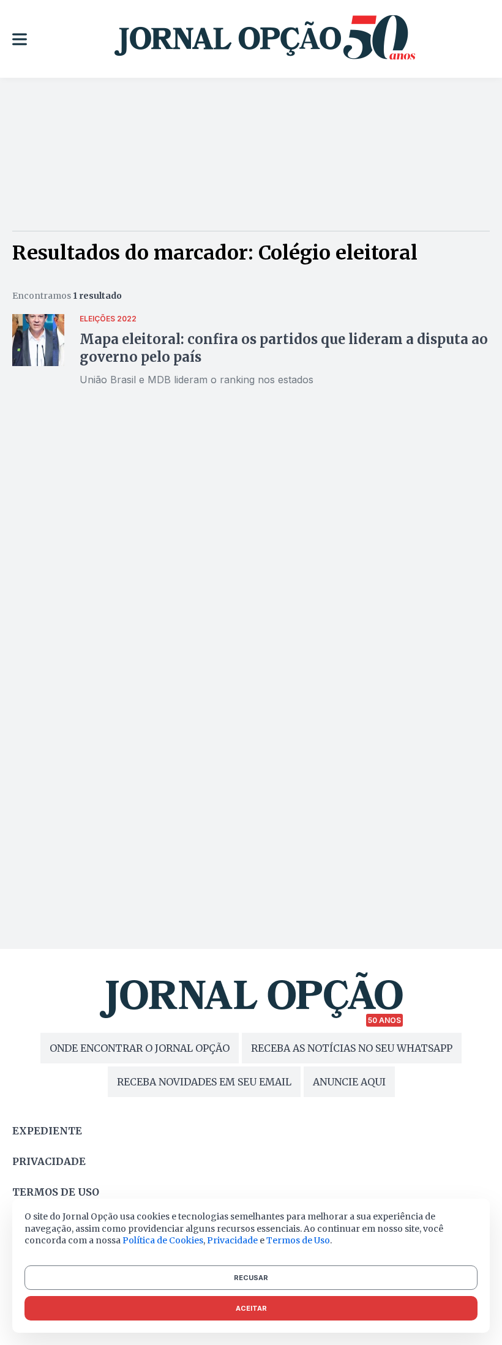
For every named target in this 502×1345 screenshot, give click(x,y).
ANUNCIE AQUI (349, 1082)
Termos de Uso (298, 1240)
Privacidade (49, 1161)
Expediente (47, 1131)
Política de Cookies (162, 1240)
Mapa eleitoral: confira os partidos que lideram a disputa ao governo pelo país (284, 348)
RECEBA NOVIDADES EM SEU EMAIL (204, 1082)
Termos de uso (55, 1192)
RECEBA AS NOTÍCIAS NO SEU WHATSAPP (351, 1048)
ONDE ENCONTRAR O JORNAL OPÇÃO (140, 1048)
